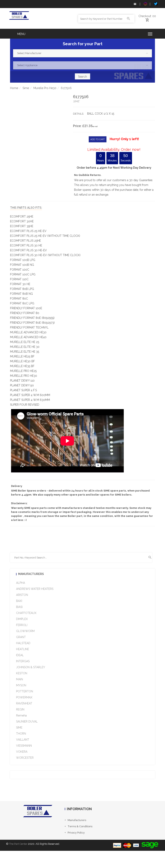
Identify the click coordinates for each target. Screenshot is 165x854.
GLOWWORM (25, 631)
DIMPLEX (22, 619)
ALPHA (20, 582)
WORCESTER (25, 757)
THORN (21, 733)
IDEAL (20, 655)
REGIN (20, 709)
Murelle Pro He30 (44, 88)
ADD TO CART (97, 139)
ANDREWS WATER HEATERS (34, 588)
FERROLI (21, 625)
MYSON (21, 685)
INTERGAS (23, 661)
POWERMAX (24, 697)
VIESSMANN (24, 745)
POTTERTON (24, 691)
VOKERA (21, 751)
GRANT (21, 637)
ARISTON (22, 594)
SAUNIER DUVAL (27, 721)
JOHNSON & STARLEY (30, 667)
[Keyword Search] (128, 19)
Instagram (145, 4)
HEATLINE (22, 649)
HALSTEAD (23, 643)
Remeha (21, 715)
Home (14, 88)
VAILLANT (22, 739)
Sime (26, 88)
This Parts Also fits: (26, 207)
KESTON (21, 673)
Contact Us (135, 4)
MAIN (19, 679)
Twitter (155, 4)
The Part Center (18, 843)
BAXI (19, 601)
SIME (19, 727)
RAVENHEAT (24, 703)
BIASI (19, 607)
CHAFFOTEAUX (26, 613)
